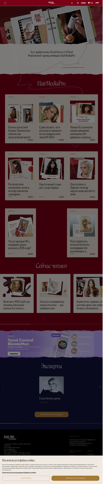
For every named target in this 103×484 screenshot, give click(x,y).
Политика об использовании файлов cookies (19, 472)
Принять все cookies (74, 478)
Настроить (25, 478)
